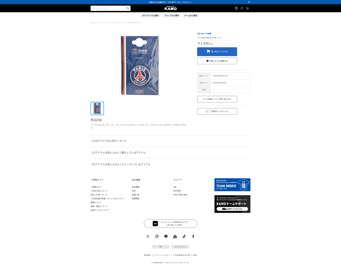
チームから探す (191, 15)
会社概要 (135, 187)
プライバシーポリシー (163, 255)
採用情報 (135, 198)
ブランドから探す (171, 15)
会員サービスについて (100, 210)
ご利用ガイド (96, 187)
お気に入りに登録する (218, 61)
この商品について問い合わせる (218, 99)
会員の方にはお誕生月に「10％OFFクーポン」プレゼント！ (170, 2)
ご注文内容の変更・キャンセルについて (107, 198)
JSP (174, 187)
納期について (96, 202)
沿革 (134, 191)
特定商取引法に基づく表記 (186, 255)
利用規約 (147, 255)
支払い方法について (99, 195)
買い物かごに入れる (219, 51)
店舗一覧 (135, 195)
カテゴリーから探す (150, 15)
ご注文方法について (99, 191)
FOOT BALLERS (180, 195)
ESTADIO (177, 191)
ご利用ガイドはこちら (219, 111)
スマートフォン (180, 247)
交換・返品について (99, 206)
